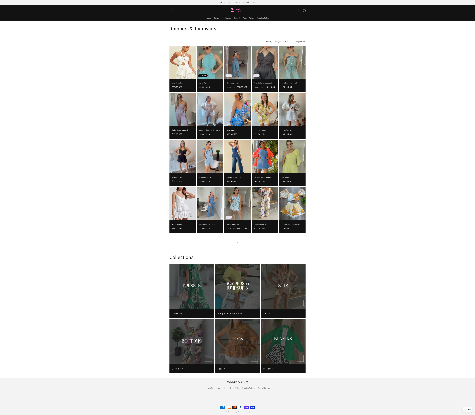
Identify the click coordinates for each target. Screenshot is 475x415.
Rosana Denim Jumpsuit (236, 177)
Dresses (175, 313)
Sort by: (269, 42)
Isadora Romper (205, 177)
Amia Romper (177, 177)
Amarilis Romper (260, 130)
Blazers (267, 368)
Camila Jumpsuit (233, 83)
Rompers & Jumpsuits (228, 313)
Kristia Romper (177, 224)
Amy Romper (231, 130)
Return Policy (220, 388)
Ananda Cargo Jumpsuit (263, 83)
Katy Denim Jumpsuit (289, 83)
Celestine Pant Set (260, 224)
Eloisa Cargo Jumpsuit (180, 130)
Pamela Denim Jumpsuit (208, 224)
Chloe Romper (287, 130)
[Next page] (244, 242)
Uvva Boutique (234, 412)
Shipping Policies (248, 388)
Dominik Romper (233, 224)
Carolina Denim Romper (263, 177)
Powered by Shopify (244, 412)
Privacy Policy (234, 388)
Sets (265, 313)
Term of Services (264, 388)
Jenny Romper (204, 83)
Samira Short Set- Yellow (290, 224)
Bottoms (176, 368)
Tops (220, 368)
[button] (172, 10)
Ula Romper (286, 177)
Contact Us (208, 388)
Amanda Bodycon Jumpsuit (209, 130)
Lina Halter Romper (179, 83)
